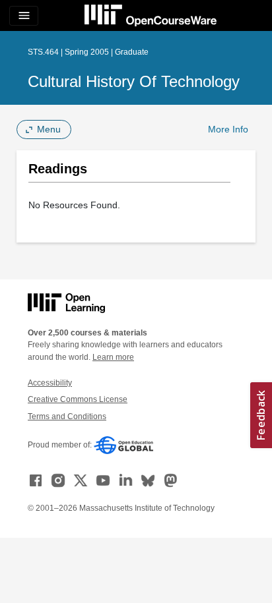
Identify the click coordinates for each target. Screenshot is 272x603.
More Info (228, 129)
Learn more (113, 357)
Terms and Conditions (67, 416)
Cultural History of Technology (134, 81)
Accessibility (50, 383)
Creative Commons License (77, 399)
